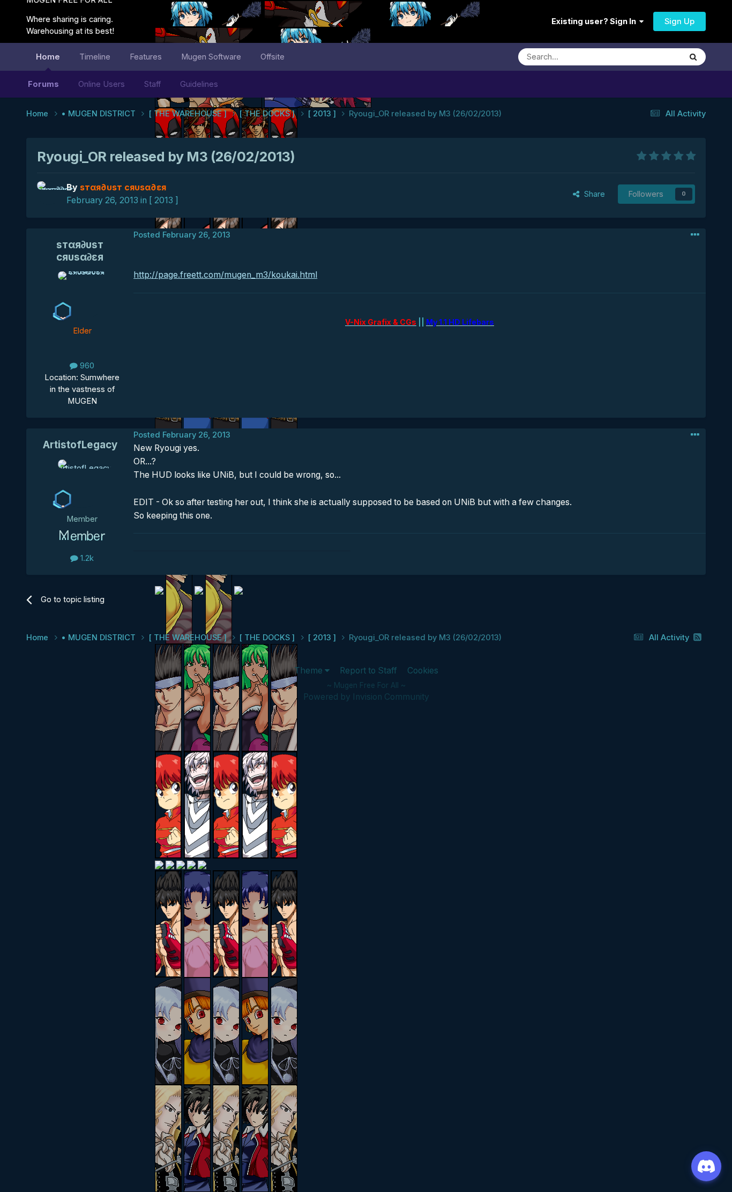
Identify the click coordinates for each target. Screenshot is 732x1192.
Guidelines (199, 84)
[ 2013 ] (163, 200)
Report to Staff (368, 670)
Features (146, 57)
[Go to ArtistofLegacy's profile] (82, 484)
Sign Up (679, 21)
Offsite (272, 57)
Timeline (94, 57)
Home (48, 57)
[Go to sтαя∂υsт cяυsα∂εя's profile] (49, 193)
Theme (309, 670)
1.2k (86, 558)
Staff (152, 84)
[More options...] (695, 234)
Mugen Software (211, 57)
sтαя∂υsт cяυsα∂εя (79, 251)
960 (86, 366)
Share (592, 194)
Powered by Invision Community (366, 697)
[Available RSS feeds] (697, 637)
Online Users (101, 84)
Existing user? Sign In (595, 21)
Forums (43, 84)
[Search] (693, 56)
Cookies (422, 670)
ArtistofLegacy (80, 445)
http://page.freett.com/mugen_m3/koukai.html (225, 275)
